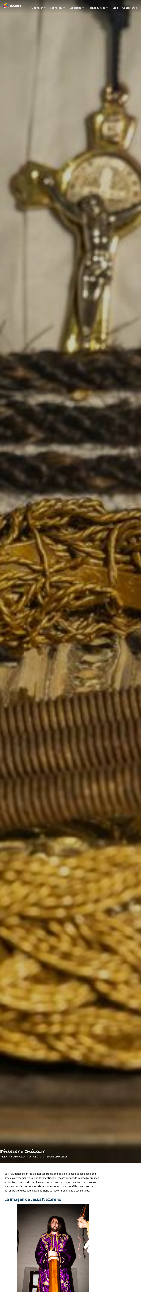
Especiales (74, 8)
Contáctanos (129, 7)
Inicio (3, 1156)
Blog (115, 7)
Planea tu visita (96, 8)
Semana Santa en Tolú (24, 1156)
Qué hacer (36, 8)
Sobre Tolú (55, 8)
